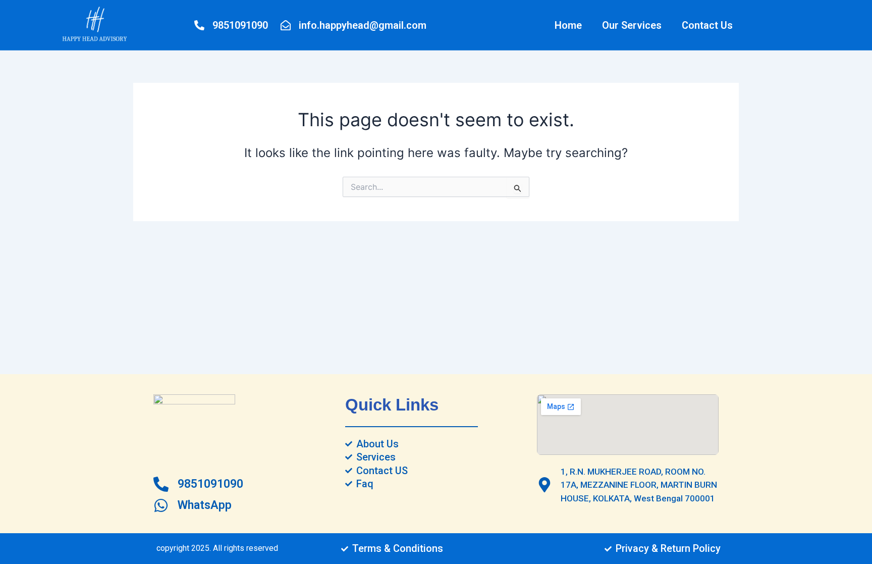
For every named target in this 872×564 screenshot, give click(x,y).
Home (568, 25)
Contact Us (707, 25)
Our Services (632, 25)
